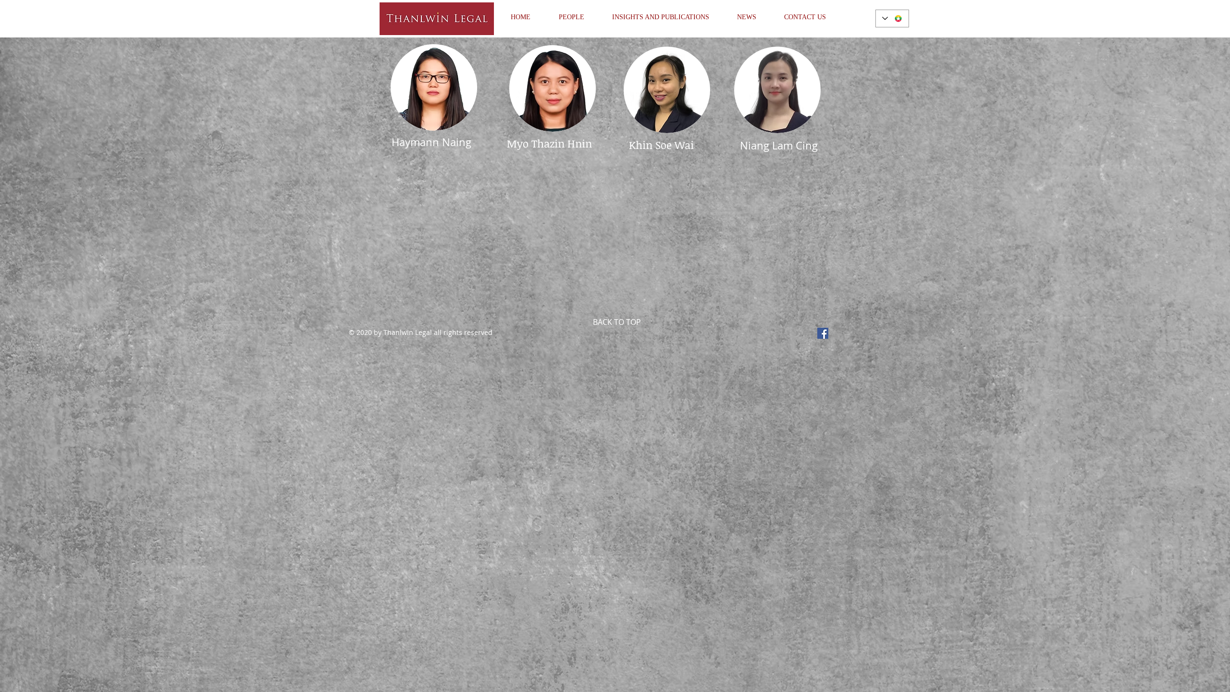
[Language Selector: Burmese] (892, 18)
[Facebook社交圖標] (822, 333)
